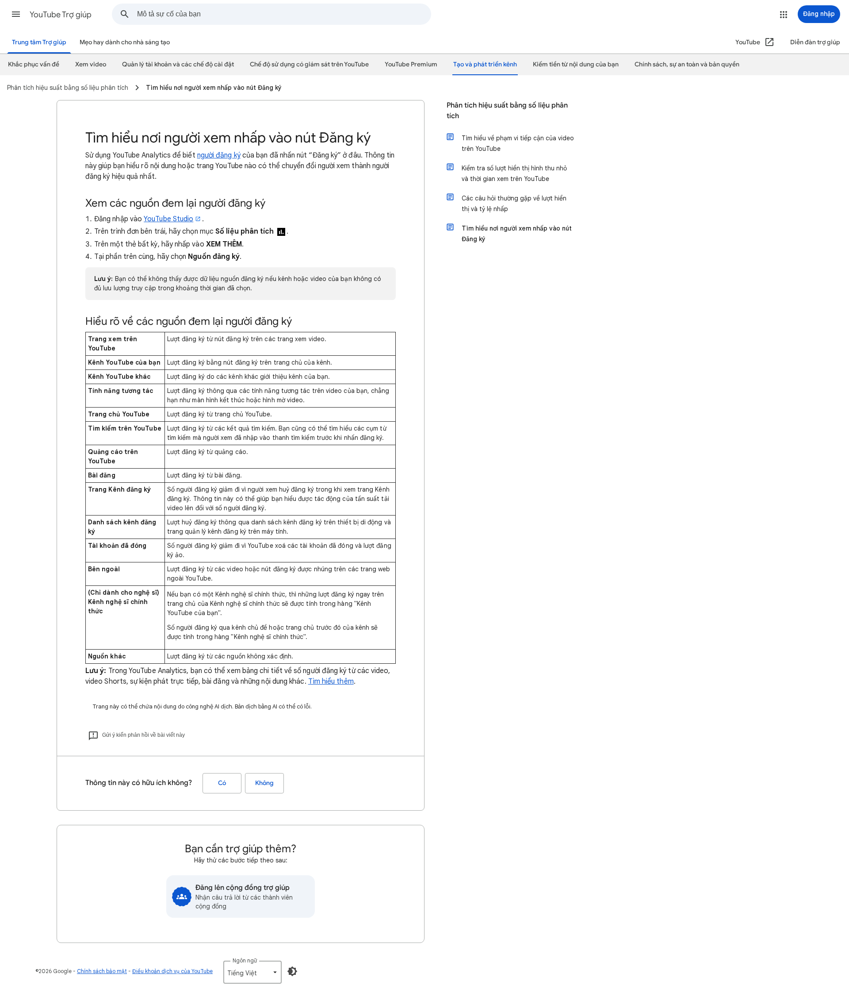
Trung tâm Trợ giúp (39, 42)
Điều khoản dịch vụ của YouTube (172, 971)
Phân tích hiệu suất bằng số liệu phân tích (507, 110)
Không (264, 783)
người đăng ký (219, 155)
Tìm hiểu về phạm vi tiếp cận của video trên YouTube (518, 143)
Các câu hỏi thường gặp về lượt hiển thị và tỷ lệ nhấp (514, 203)
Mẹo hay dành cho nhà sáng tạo (125, 42)
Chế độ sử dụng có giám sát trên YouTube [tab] (309, 64)
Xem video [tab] (90, 64)
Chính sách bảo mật (102, 971)
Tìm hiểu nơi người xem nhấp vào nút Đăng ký (517, 233)
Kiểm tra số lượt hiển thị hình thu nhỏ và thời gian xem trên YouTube (514, 173)
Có (222, 783)
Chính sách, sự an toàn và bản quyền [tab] (687, 64)
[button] (16, 14)
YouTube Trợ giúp (61, 14)
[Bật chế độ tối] (292, 971)
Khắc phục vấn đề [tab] (33, 64)
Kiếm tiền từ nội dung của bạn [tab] (576, 64)
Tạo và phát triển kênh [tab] (485, 64)
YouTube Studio (168, 219)
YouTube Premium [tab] (411, 64)
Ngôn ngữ (245, 960)
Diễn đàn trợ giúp (815, 42)
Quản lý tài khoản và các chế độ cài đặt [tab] (178, 64)
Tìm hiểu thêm (331, 681)
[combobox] (284, 14)
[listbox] (252, 972)
